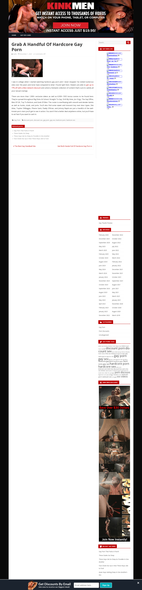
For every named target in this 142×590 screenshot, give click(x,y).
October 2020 (116, 308)
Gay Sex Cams (25, 35)
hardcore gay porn (105, 361)
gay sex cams (112, 359)
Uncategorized (104, 335)
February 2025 (104, 254)
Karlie (15, 54)
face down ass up (116, 352)
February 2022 (117, 262)
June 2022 (115, 250)
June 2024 (102, 266)
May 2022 (115, 254)
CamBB (103, 349)
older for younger (109, 373)
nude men (101, 373)
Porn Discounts (104, 331)
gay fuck (104, 356)
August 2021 (116, 285)
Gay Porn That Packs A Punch (109, 552)
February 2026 (104, 235)
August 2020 (116, 311)
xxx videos (122, 376)
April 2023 (102, 304)
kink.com (118, 367)
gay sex (52, 120)
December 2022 (104, 315)
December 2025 (104, 239)
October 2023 (103, 285)
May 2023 (102, 300)
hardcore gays (118, 361)
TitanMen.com (117, 375)
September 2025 (104, 243)
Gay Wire (125, 359)
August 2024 (103, 262)
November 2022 (117, 235)
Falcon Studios (126, 352)
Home (14, 35)
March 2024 (103, 273)
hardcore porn (60, 120)
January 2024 (103, 277)
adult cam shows (102, 346)
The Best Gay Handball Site (25, 146)
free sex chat (110, 354)
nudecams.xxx (124, 370)
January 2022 (116, 266)
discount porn (28, 120)
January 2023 (103, 311)
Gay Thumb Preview (105, 223)
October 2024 (103, 258)
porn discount (122, 372)
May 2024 (102, 269)
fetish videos (101, 353)
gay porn (46, 120)
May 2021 (115, 292)
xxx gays (114, 377)
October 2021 (116, 277)
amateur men (111, 346)
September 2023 (104, 288)
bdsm (124, 346)
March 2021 (116, 296)
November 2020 (117, 304)
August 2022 (116, 243)
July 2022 (115, 246)
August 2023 (103, 292)
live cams (123, 369)
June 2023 (102, 296)
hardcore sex (70, 120)
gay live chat (110, 356)
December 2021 (117, 269)
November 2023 (104, 281)
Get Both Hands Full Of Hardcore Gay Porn (74, 146)
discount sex (38, 120)
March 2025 (103, 250)
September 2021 (117, 281)
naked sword (109, 370)
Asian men (119, 346)
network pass (116, 370)
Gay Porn (17, 120)
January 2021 (116, 300)
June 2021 (115, 288)
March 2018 (116, 315)
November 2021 (117, 273)
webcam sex (107, 377)
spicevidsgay (110, 375)
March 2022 (116, 258)
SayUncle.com (102, 375)
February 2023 (104, 308)
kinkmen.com (102, 369)
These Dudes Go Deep (106, 555)
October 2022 (116, 239)
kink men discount (113, 369)
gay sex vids (119, 359)
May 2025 (102, 246)
